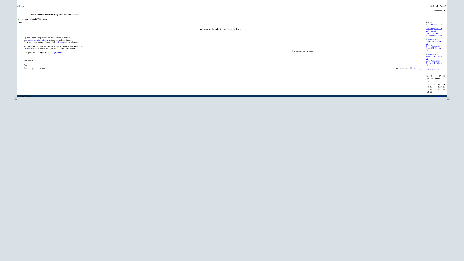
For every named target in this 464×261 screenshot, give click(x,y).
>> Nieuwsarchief (432, 69)
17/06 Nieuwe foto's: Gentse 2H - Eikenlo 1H (434, 48)
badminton (32, 40)
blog (81, 46)
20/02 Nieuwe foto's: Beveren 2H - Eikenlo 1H (434, 63)
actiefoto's (60, 42)
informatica (41, 40)
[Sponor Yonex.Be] (416, 68)
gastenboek (58, 52)
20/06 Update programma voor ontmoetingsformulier (434, 33)
